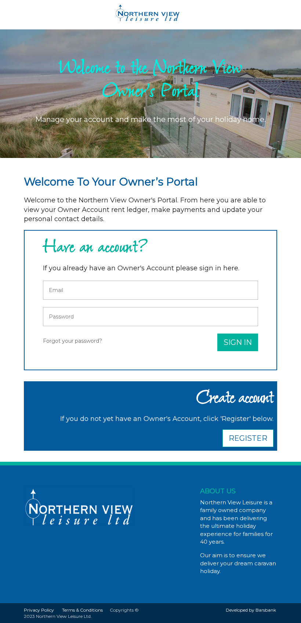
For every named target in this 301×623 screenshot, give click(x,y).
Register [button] (248, 438)
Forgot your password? (72, 341)
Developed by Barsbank (251, 610)
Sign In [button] (238, 342)
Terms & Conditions (82, 610)
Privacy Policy (39, 610)
